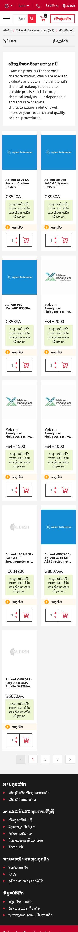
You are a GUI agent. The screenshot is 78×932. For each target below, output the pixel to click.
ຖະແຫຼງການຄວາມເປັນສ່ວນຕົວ (30, 915)
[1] (16, 243)
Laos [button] (22, 5)
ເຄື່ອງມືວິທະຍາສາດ (22, 799)
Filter (12, 41)
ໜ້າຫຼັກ (7, 30)
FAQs (12, 874)
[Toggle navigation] (8, 17)
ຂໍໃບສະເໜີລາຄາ (20, 833)
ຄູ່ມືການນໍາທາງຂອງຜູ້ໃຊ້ (25, 881)
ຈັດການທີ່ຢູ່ (16, 847)
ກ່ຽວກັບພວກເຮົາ (20, 901)
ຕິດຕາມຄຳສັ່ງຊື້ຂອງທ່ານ (25, 840)
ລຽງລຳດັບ (62, 41)
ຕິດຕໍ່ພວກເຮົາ (18, 867)
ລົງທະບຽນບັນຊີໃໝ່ (22, 826)
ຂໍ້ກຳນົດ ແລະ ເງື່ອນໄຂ (24, 908)
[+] (16, 237)
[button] (8, 5)
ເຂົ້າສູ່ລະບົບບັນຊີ (20, 820)
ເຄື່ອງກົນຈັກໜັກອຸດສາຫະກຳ (28, 792)
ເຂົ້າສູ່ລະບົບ (62, 18)
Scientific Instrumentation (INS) (35, 30)
